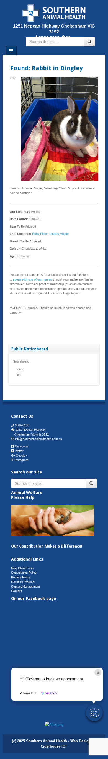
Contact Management (25, 586)
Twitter (19, 451)
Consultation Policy (24, 572)
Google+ (21, 455)
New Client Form (22, 568)
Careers (16, 591)
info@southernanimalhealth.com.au (38, 439)
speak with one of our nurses (32, 279)
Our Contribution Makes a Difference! (46, 546)
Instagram (21, 460)
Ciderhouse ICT (54, 746)
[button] (94, 712)
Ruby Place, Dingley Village (50, 233)
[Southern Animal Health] (54, 12)
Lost (18, 374)
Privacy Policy (20, 577)
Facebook (21, 446)
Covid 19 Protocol (23, 581)
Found (20, 369)
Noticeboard (21, 361)
